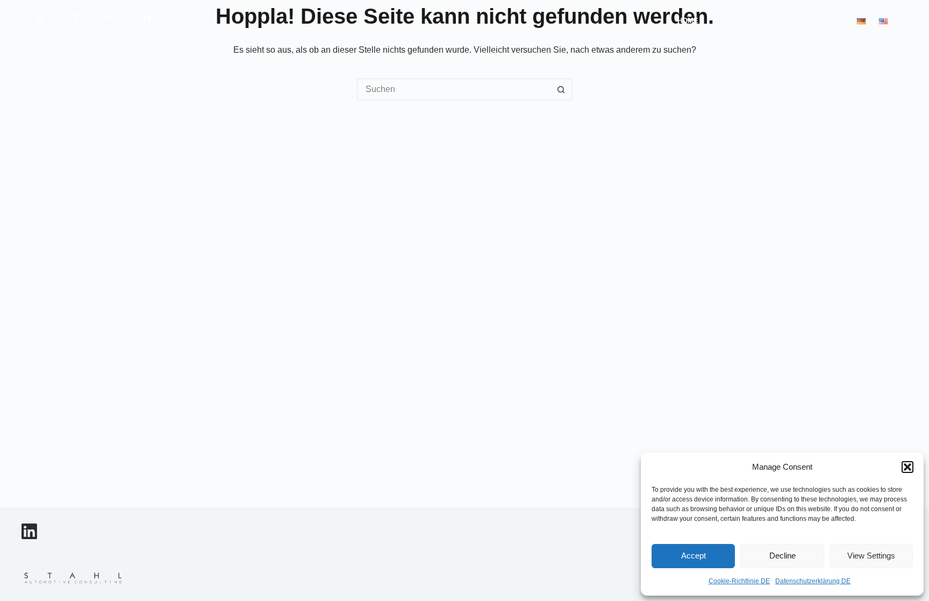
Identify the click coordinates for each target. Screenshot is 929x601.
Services (730, 21)
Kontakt (827, 21)
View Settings (871, 555)
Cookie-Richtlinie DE (739, 581)
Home (687, 21)
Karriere (779, 21)
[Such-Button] (561, 89)
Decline (782, 555)
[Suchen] (909, 21)
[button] (907, 467)
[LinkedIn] (29, 531)
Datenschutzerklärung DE (813, 581)
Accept (693, 555)
